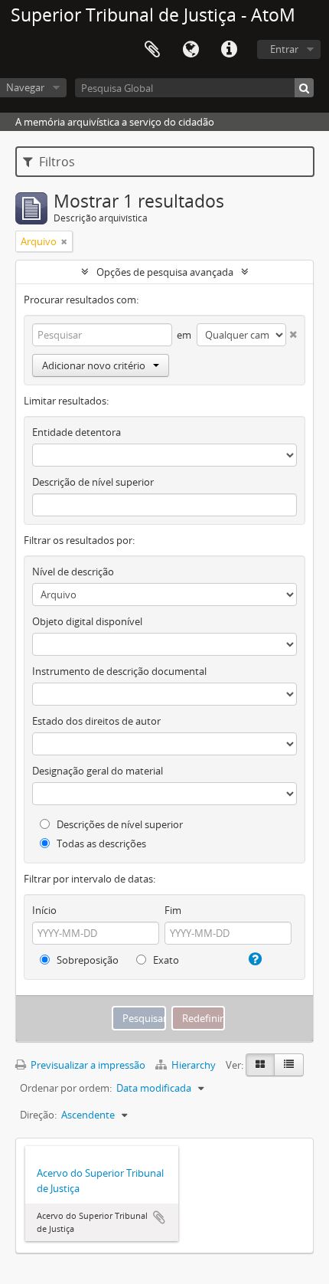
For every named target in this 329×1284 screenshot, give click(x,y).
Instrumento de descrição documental (119, 671)
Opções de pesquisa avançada (164, 272)
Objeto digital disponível (87, 621)
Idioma (190, 50)
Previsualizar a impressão (86, 1065)
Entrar (284, 49)
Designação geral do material (97, 771)
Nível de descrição (73, 571)
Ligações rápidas (229, 50)
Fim (172, 910)
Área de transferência (152, 50)
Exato (165, 960)
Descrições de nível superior (118, 824)
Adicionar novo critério (93, 365)
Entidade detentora (76, 432)
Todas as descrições (100, 843)
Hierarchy (193, 1065)
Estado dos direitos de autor (96, 721)
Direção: (38, 1115)
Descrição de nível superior (93, 482)
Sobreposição (86, 960)
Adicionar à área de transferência (159, 1217)
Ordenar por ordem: (66, 1088)
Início (44, 910)
